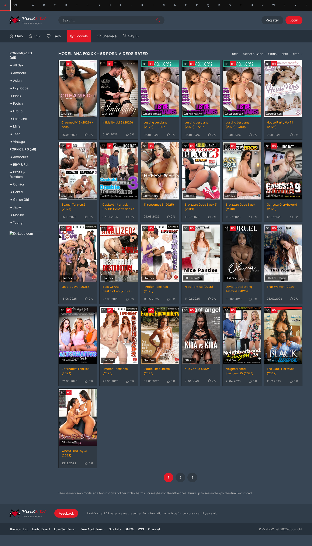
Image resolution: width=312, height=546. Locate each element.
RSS (141, 529)
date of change (253, 54)
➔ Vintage (17, 141)
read (285, 54)
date (235, 54)
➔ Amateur (18, 73)
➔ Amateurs (19, 157)
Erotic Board (41, 529)
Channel (154, 529)
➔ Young (16, 222)
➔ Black (15, 96)
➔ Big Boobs (19, 88)
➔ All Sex (17, 65)
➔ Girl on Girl (19, 199)
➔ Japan (16, 207)
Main (19, 36)
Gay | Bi (133, 36)
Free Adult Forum (93, 529)
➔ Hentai (16, 192)
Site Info (115, 529)
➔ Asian (16, 80)
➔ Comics (17, 184)
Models (82, 36)
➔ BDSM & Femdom (17, 174)
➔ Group (16, 111)
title (296, 54)
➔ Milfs (15, 126)
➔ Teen (15, 134)
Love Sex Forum (65, 529)
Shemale (110, 36)
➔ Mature (17, 215)
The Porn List (19, 529)
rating (272, 54)
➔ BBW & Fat (19, 164)
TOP (37, 36)
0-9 (15, 5)
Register (272, 20)
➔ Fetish (16, 103)
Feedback (66, 513)
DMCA (129, 529)
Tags (57, 36)
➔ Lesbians (18, 118)
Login (294, 20)
